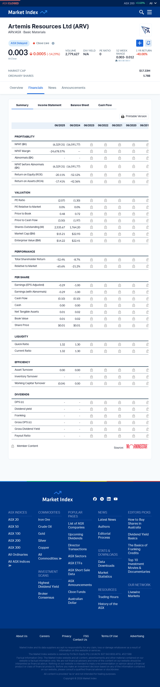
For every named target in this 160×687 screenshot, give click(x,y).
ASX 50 (13, 526)
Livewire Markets (134, 594)
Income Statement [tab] (49, 105)
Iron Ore (44, 519)
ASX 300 (14, 547)
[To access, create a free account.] (88, 144)
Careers (45, 636)
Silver (42, 540)
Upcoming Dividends (75, 536)
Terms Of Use (109, 636)
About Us (21, 636)
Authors (104, 526)
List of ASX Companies (76, 525)
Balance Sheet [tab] (80, 105)
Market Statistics (105, 574)
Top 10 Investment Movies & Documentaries (139, 566)
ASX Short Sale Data (79, 572)
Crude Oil (45, 526)
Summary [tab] (22, 105)
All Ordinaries (18, 554)
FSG (86, 636)
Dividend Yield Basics (138, 536)
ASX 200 (129, 3)
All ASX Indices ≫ (19, 563)
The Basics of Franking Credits (137, 549)
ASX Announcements (80, 583)
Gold (41, 533)
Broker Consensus (46, 595)
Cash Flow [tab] (105, 105)
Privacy (66, 636)
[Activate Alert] (148, 43)
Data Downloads (106, 563)
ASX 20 (13, 519)
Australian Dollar (75, 600)
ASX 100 (14, 533)
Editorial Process (104, 535)
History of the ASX (108, 605)
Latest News (107, 519)
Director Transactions (77, 547)
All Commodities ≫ (50, 556)
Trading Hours (108, 597)
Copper (43, 547)
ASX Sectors (77, 556)
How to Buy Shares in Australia (136, 523)
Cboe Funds (76, 592)
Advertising (137, 636)
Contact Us (80, 639)
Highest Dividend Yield (48, 584)
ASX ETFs (75, 563)
